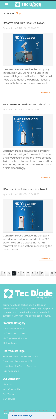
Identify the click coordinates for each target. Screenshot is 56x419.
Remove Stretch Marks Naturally (20, 356)
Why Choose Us (11, 389)
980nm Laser (10, 343)
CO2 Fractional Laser (14, 333)
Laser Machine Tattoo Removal (20, 366)
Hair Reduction (11, 371)
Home (10, 13)
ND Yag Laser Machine (15, 338)
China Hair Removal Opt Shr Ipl (20, 361)
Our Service (9, 399)
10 (42, 273)
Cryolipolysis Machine (14, 328)
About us (8, 384)
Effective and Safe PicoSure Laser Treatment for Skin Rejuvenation (23, 25)
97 (51, 273)
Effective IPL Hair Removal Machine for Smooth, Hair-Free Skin (26, 191)
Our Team (8, 394)
